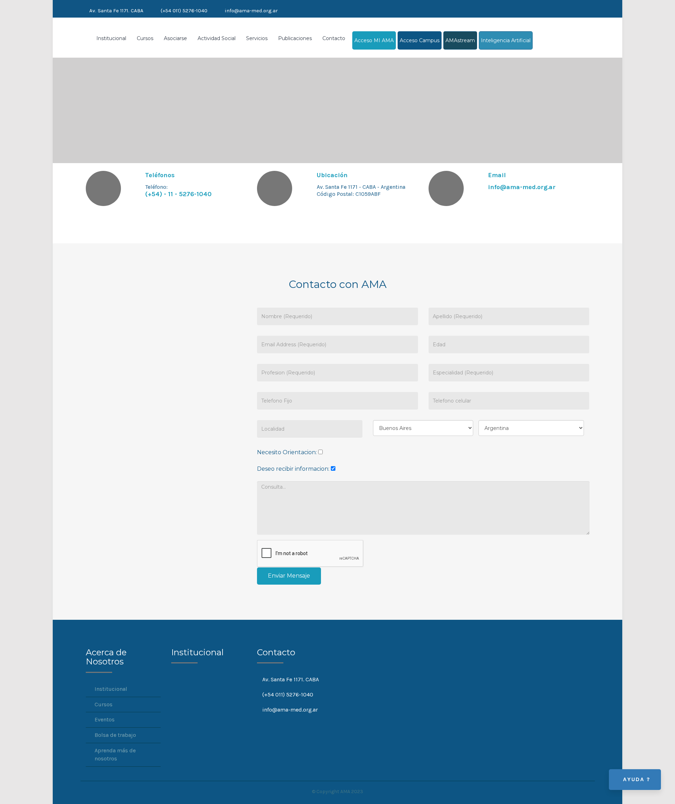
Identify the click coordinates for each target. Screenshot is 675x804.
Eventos (105, 719)
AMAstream (460, 40)
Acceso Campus (419, 40)
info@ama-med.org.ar (251, 10)
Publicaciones (295, 38)
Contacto (333, 38)
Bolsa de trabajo (115, 735)
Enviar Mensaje (289, 575)
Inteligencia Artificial (506, 40)
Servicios (257, 38)
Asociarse (175, 38)
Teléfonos (160, 175)
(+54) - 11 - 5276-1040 (178, 194)
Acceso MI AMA (374, 40)
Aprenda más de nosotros (115, 754)
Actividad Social (217, 38)
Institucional (111, 38)
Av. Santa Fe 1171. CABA (116, 10)
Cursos (145, 38)
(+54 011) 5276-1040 (184, 10)
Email (497, 175)
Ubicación (332, 175)
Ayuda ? (636, 779)
